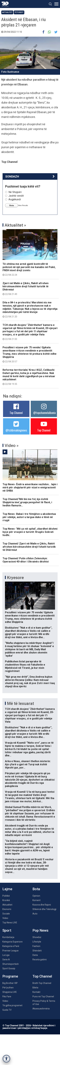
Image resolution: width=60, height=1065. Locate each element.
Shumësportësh (10, 964)
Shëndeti (37, 950)
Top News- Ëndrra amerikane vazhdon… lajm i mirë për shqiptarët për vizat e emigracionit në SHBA (30, 487)
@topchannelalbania (44, 413)
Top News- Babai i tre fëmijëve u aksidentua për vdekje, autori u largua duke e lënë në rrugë (29, 517)
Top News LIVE (9, 922)
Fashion (36, 946)
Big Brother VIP (10, 983)
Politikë (6, 896)
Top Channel (16, 413)
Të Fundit (19, 12)
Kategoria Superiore (12, 941)
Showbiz (36, 937)
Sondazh (12, 176)
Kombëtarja (8, 937)
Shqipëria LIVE (9, 992)
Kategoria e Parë (10, 946)
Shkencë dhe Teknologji (44, 909)
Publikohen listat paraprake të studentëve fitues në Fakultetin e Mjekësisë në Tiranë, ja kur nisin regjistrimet (25, 666)
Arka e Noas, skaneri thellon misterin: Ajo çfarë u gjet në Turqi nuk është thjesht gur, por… (28, 764)
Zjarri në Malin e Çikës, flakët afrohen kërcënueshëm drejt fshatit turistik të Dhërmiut (25, 288)
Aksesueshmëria (41, 1008)
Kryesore (15, 577)
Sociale (6, 913)
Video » (12, 445)
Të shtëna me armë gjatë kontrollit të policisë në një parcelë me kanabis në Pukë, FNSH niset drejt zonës (29, 269)
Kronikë (6, 900)
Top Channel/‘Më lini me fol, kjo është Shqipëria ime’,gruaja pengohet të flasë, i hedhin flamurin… (27, 502)
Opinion (36, 896)
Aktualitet (7, 12)
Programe (10, 976)
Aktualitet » (15, 225)
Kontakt (36, 992)
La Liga (5, 955)
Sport (6, 930)
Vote (11, 205)
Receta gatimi (39, 959)
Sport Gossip (8, 968)
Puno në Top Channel (43, 996)
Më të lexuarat (20, 703)
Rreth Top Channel (41, 983)
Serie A (6, 959)
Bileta (35, 987)
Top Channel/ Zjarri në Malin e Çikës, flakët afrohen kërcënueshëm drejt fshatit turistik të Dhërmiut (29, 546)
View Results (23, 205)
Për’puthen (8, 987)
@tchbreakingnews (16, 430)
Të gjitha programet (12, 1005)
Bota (36, 889)
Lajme (7, 889)
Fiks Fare (6, 996)
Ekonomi (6, 909)
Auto (34, 913)
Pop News (40, 930)
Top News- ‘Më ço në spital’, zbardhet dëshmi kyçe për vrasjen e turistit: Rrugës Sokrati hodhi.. (30, 532)
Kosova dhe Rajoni (41, 904)
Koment (36, 900)
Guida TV (7, 1010)
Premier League (10, 950)
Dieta (35, 955)
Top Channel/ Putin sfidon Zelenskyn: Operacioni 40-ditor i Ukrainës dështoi (26, 560)
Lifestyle (36, 941)
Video (5, 918)
